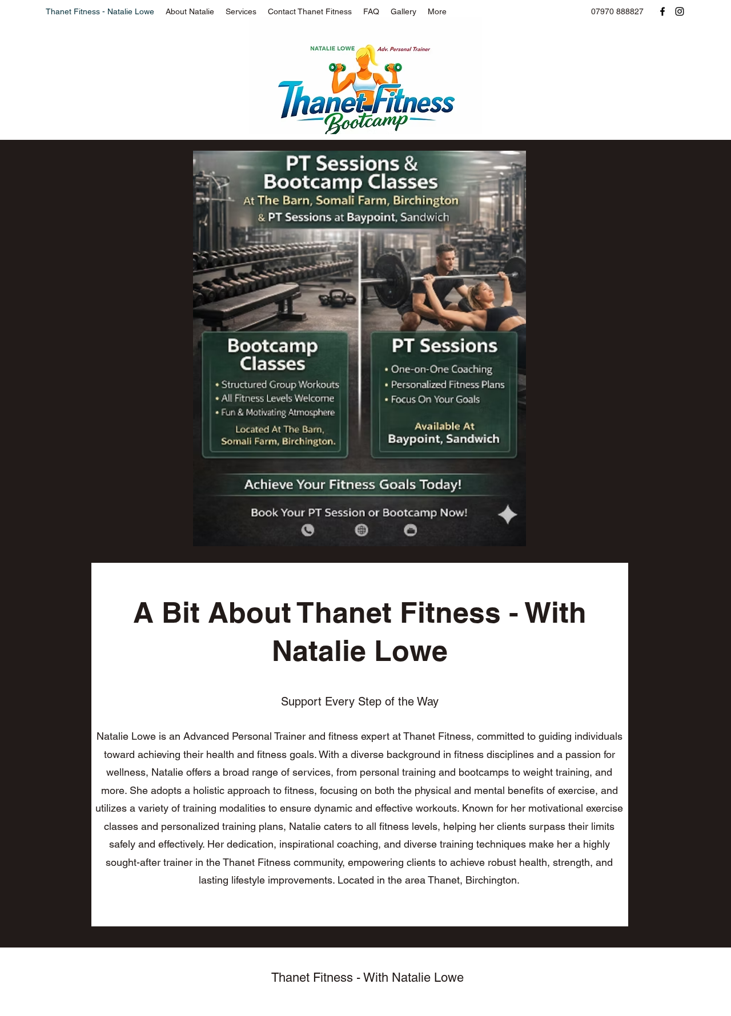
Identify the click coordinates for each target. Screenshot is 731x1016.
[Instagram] (679, 11)
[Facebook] (662, 11)
